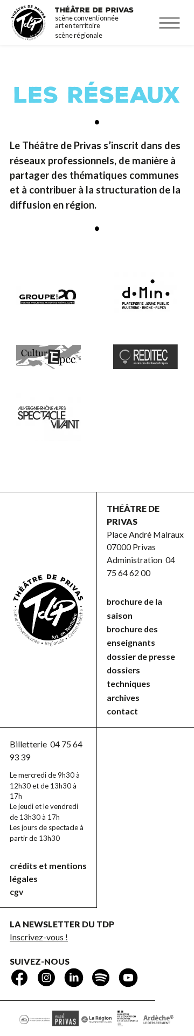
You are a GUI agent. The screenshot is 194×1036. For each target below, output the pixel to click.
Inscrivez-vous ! (39, 937)
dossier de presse (141, 656)
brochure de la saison (134, 608)
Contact (122, 711)
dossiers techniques (128, 677)
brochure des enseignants (132, 635)
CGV (16, 891)
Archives (123, 697)
